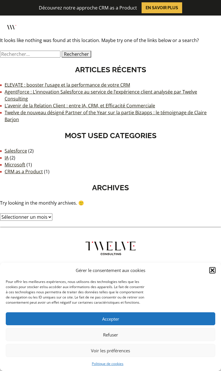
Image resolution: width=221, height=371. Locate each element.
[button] (212, 270)
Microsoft (15, 164)
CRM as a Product (24, 171)
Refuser (110, 335)
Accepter (110, 319)
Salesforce (16, 151)
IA (7, 158)
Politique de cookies (107, 363)
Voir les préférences (110, 350)
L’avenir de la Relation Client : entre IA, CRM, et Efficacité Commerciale (80, 105)
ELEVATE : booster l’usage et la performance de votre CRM (67, 85)
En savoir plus (162, 7)
